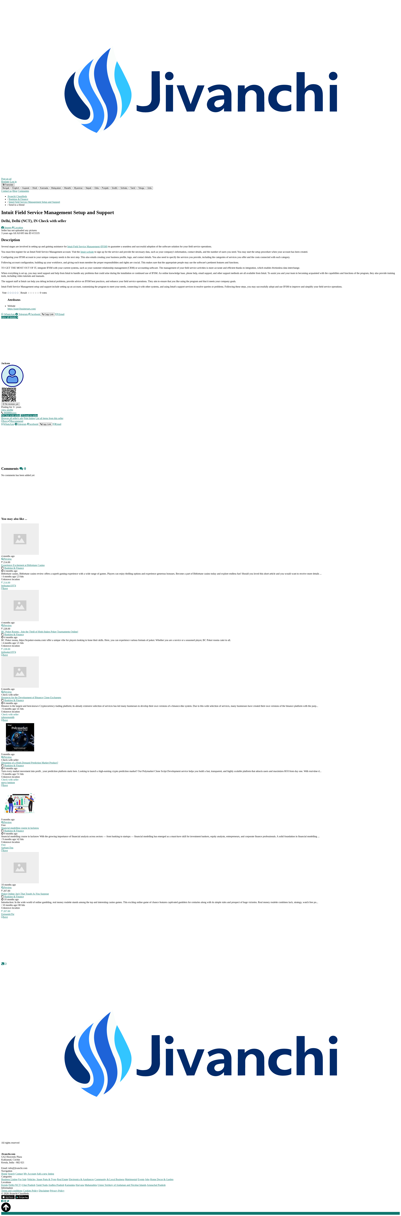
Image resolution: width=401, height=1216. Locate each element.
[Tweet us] (8, 1201)
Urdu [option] (149, 188)
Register (5, 181)
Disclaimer (44, 1190)
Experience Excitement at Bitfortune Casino (23, 565)
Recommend (17, 421)
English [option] (15, 188)
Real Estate (62, 1179)
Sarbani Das (7, 847)
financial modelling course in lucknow (20, 828)
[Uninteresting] (9, 292)
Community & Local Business (109, 1179)
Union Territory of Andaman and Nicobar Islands (122, 1185)
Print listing (29, 418)
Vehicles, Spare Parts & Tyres (41, 1179)
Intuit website (87, 252)
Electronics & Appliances (81, 1179)
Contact (19, 1173)
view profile (7, 410)
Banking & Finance (14, 568)
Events (141, 1179)
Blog (14, 191)
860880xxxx (10, 412)
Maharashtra (91, 1185)
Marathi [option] (67, 188)
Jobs (147, 1179)
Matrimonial (131, 1179)
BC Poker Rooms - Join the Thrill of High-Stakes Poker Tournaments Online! (39, 631)
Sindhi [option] (114, 188)
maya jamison (8, 782)
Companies (23, 191)
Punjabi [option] (105, 188)
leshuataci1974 (8, 585)
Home (4, 1173)
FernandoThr (7, 914)
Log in (13, 181)
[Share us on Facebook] (2, 1201)
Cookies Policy (30, 1190)
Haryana (80, 1185)
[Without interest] (8, 292)
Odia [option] (96, 188)
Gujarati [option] (25, 188)
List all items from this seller (49, 418)
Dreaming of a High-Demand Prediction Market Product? (29, 762)
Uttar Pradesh (28, 1185)
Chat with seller (12, 415)
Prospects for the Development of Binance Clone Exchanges (31, 697)
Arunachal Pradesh (156, 1185)
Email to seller (30, 415)
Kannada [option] (44, 188)
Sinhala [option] (123, 188)
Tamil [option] (132, 188)
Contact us (6, 191)
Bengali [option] (6, 188)
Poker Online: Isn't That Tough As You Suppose (25, 893)
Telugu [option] (141, 188)
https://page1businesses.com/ (22, 308)
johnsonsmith (7, 717)
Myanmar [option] (78, 188)
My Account (30, 1173)
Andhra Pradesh (56, 1185)
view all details (9, 317)
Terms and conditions (11, 1190)
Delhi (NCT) (14, 1185)
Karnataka (70, 1185)
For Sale (22, 1179)
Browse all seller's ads (12, 418)
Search (11, 1173)
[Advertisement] (95, 343)
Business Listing (9, 1179)
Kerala (4, 1185)
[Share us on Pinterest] (5, 1201)
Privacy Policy (57, 1190)
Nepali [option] (88, 188)
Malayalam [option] (56, 188)
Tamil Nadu (42, 1185)
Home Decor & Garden (161, 1179)
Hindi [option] (34, 188)
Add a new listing (45, 1173)
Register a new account (90, 1213)
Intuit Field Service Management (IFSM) (87, 246)
